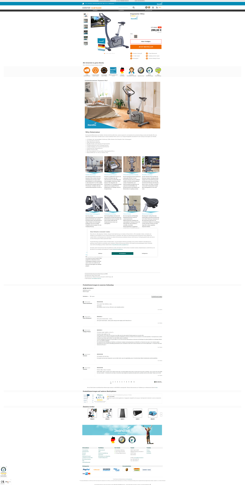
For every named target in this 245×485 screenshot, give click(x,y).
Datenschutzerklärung (117, 249)
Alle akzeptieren (122, 253)
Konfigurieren (145, 253)
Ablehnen (100, 253)
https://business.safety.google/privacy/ (120, 244)
